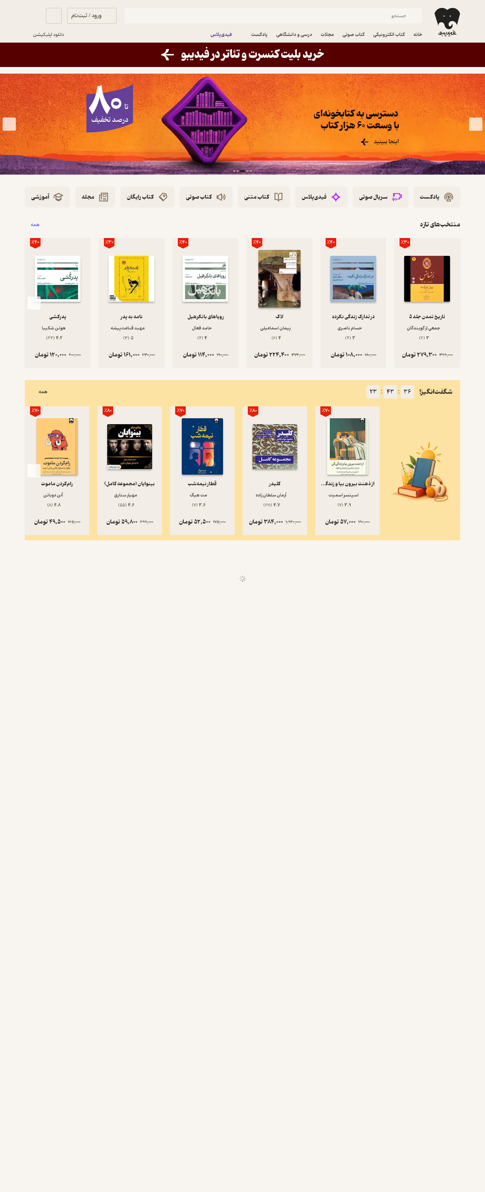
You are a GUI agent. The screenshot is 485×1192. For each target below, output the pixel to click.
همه (35, 224)
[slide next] (9, 124)
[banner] (242, 55)
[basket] (54, 16)
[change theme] (33, 16)
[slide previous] (475, 124)
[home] (446, 22)
